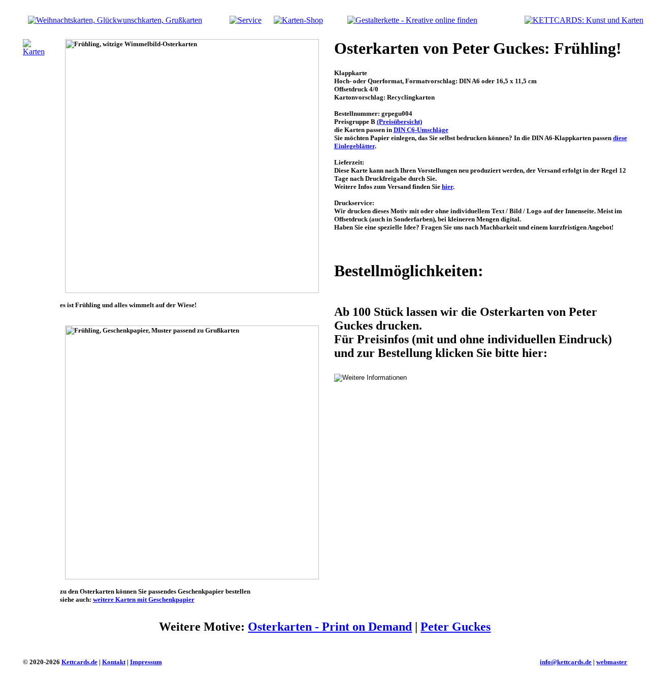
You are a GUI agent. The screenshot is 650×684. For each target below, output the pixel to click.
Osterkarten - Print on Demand (330, 626)
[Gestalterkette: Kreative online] (412, 20)
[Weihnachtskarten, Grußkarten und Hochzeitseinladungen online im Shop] (298, 20)
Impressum (146, 662)
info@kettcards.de (566, 662)
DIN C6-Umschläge (421, 130)
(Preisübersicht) (399, 121)
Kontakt (113, 662)
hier (447, 186)
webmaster (611, 662)
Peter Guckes (455, 626)
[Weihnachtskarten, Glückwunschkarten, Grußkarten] (115, 20)
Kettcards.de (79, 662)
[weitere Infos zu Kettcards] (246, 20)
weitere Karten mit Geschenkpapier (143, 599)
